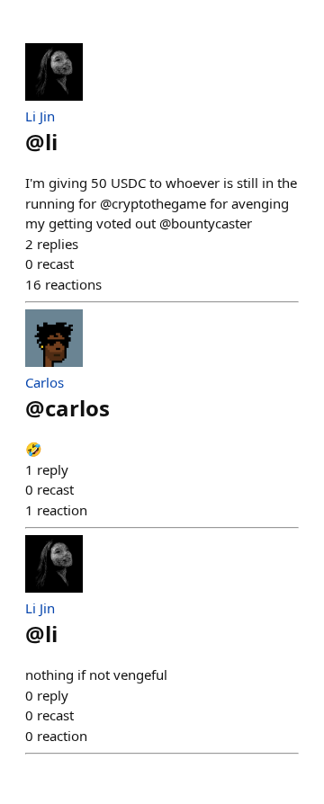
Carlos (44, 382)
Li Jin (40, 116)
